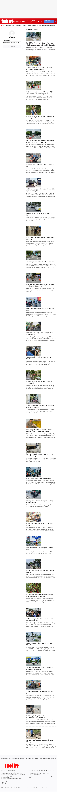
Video (13, 25)
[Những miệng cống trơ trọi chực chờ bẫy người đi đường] (33, 734)
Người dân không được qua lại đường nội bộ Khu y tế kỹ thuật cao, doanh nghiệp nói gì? (40, 93)
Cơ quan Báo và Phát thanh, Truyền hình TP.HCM (11, 778)
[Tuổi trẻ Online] (12, 765)
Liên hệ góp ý (51, 776)
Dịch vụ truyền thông (32, 776)
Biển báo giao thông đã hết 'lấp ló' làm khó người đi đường (40, 571)
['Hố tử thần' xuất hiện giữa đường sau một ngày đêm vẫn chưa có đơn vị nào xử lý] (33, 278)
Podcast (17, 21)
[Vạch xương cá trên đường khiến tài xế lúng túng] (33, 255)
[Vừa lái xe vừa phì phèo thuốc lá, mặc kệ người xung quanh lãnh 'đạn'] (33, 612)
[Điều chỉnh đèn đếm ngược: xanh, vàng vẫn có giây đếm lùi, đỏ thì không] (33, 661)
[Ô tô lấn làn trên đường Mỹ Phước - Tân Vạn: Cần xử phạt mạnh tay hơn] (33, 182)
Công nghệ (34, 25)
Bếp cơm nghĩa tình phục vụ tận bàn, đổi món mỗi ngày (39, 524)
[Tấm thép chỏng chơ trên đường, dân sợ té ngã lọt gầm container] (33, 494)
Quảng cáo (33, 21)
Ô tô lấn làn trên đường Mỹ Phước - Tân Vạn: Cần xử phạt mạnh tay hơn (40, 190)
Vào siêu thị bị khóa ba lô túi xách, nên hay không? (38, 358)
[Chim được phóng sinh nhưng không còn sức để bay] (33, 158)
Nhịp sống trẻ (45, 25)
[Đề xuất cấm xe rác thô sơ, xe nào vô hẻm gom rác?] (33, 685)
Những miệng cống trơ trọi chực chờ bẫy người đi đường (39, 741)
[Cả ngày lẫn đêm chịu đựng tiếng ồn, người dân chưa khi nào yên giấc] (33, 399)
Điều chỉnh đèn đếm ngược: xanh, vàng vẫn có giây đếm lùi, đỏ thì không (39, 668)
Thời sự (16, 25)
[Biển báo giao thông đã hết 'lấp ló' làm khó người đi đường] (33, 564)
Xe (37, 25)
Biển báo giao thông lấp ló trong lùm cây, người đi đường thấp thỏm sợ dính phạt (40, 595)
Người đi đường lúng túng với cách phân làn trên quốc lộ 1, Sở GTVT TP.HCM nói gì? (40, 141)
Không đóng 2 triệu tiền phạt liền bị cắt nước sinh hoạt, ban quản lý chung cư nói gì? (39, 430)
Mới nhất (5, 25)
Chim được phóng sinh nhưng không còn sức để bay (40, 165)
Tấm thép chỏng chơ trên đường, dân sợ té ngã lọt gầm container (39, 501)
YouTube (23, 21)
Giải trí (53, 25)
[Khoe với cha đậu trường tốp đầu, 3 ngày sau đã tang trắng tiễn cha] (33, 110)
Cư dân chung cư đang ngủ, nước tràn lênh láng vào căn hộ (40, 238)
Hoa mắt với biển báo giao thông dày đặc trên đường (39, 548)
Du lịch (40, 25)
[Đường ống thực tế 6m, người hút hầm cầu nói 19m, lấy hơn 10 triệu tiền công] (33, 61)
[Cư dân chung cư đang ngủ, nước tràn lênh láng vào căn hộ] (33, 231)
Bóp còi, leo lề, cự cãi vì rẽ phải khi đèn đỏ (38, 478)
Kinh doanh (29, 25)
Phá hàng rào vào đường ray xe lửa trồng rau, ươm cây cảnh (39, 382)
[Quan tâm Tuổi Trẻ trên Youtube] (2, 782)
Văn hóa (50, 25)
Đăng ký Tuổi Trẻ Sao (48, 21)
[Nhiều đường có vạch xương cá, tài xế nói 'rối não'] (33, 207)
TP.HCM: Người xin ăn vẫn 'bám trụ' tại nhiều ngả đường (40, 309)
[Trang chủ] (1, 25)
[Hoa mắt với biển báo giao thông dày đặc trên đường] (33, 541)
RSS (30, 777)
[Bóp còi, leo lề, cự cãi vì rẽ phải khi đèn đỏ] (33, 472)
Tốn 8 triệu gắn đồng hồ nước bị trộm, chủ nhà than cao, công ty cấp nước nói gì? (39, 716)
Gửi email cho (11, 46)
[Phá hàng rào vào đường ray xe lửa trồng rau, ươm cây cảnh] (33, 375)
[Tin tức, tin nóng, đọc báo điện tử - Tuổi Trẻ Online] (7, 21)
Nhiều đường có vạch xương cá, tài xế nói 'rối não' (39, 214)
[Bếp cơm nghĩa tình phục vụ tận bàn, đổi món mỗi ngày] (33, 517)
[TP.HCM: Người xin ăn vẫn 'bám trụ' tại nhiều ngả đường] (33, 302)
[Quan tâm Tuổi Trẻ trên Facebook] (6, 782)
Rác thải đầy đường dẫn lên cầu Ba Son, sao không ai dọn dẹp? (39, 644)
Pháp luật (24, 25)
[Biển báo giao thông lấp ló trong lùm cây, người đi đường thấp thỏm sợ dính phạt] (33, 588)
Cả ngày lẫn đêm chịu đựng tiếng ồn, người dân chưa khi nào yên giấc (40, 406)
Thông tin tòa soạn (5, 777)
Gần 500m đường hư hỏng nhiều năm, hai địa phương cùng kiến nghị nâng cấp (40, 44)
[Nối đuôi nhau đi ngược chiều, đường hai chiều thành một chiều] (33, 326)
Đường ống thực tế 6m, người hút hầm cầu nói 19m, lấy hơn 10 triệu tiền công (39, 68)
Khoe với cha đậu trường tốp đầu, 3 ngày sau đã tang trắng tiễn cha (40, 117)
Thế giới (20, 25)
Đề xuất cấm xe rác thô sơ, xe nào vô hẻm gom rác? (39, 692)
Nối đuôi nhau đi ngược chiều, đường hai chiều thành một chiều (39, 333)
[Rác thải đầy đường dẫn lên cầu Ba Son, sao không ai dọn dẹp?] (33, 637)
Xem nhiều (9, 25)
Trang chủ (3, 758)
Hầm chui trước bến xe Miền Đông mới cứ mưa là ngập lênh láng (39, 455)
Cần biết (27, 21)
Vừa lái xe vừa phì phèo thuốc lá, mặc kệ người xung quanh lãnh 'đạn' (39, 619)
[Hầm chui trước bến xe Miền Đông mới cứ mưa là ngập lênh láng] (33, 447)
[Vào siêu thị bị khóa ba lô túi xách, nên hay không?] (33, 350)
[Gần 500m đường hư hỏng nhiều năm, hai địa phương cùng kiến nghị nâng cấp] (33, 36)
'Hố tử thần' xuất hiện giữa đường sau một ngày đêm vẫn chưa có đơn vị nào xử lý (40, 285)
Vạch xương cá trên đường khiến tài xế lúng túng (40, 262)
